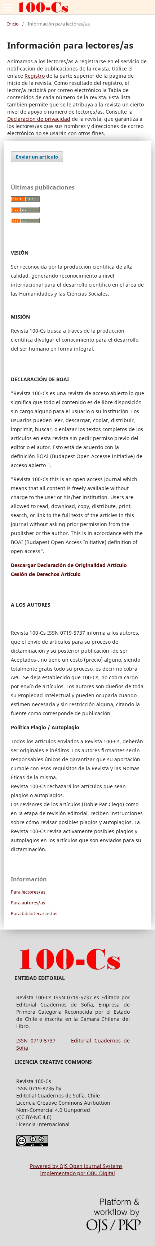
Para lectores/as (28, 892)
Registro (35, 75)
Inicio (13, 23)
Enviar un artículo (37, 157)
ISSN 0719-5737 (37, 1040)
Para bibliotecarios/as (34, 913)
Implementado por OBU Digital (77, 1173)
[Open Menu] (7, 7)
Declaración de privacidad (38, 118)
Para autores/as (28, 902)
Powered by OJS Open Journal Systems (76, 1166)
